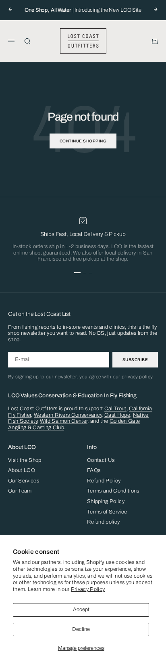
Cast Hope (117, 415)
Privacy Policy (88, 589)
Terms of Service (107, 512)
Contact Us (100, 460)
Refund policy (103, 522)
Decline (81, 629)
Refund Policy (103, 481)
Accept (81, 609)
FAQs (93, 470)
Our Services (23, 481)
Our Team (20, 491)
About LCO (21, 470)
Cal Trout (115, 408)
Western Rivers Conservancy (68, 415)
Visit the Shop (25, 460)
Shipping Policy (105, 501)
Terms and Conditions (113, 491)
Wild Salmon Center (64, 421)
